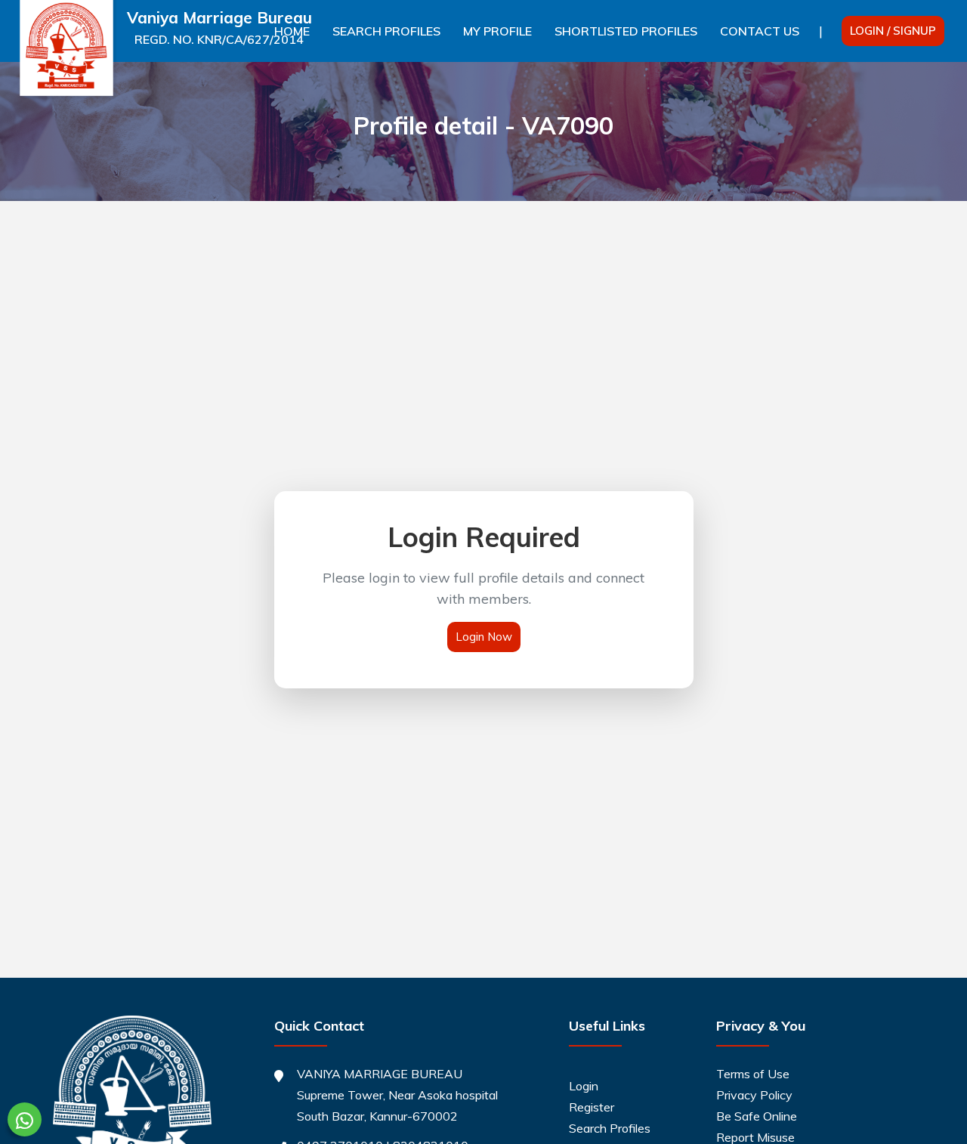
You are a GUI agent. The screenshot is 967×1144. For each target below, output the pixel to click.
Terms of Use (752, 1073)
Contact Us (759, 31)
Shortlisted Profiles (626, 31)
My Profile (497, 31)
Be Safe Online (756, 1116)
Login (583, 1085)
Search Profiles (386, 31)
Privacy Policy (754, 1094)
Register (591, 1107)
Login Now (484, 636)
